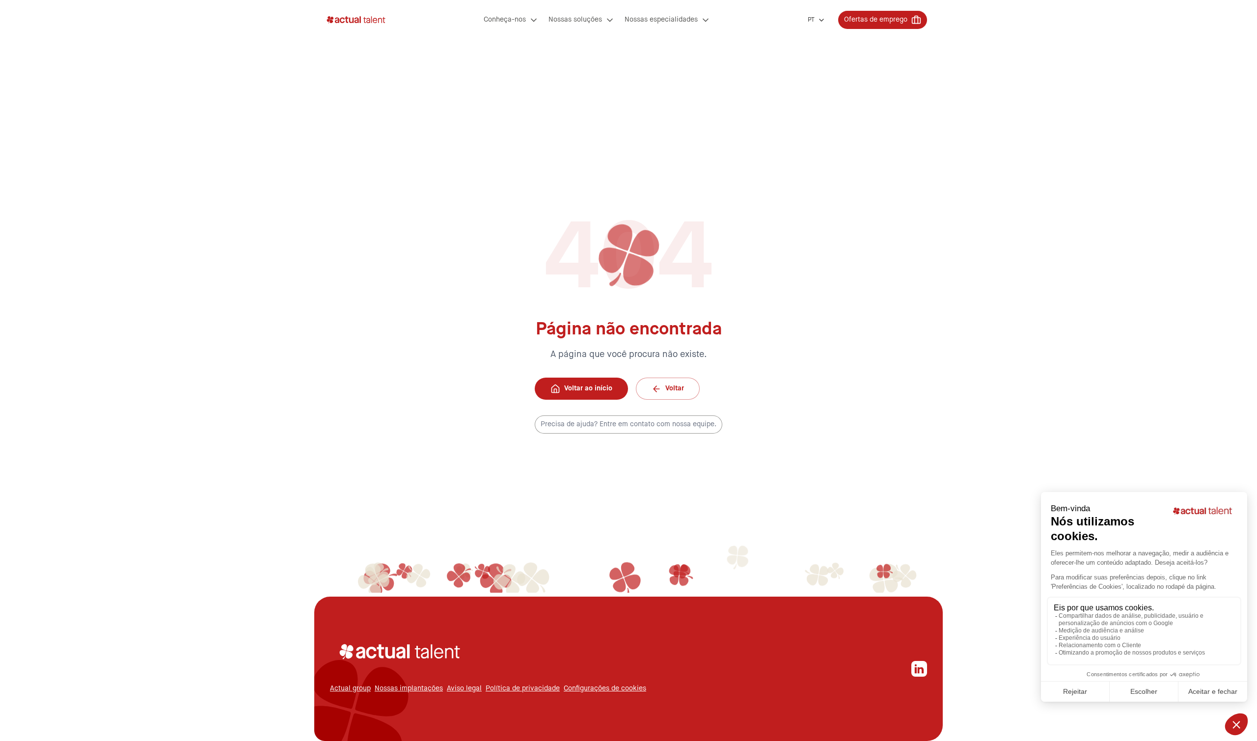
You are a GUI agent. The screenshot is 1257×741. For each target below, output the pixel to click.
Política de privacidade (523, 688)
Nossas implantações (409, 688)
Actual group (350, 688)
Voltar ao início (588, 388)
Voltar (674, 388)
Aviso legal (464, 688)
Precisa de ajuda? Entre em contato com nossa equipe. (628, 424)
